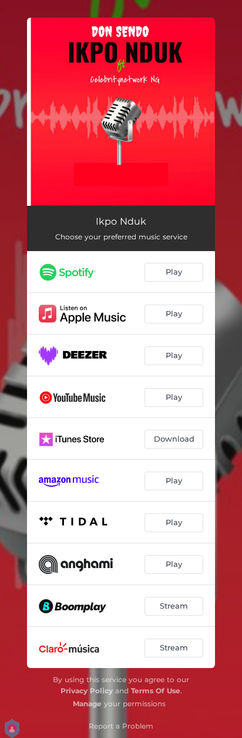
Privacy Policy (86, 690)
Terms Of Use (155, 690)
